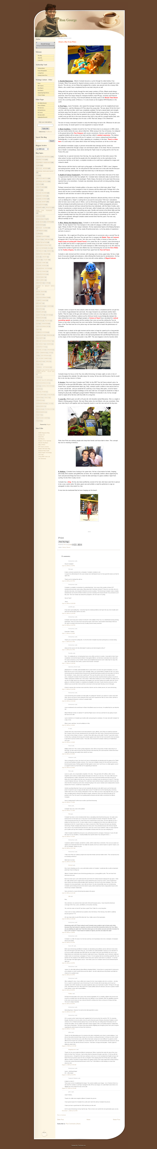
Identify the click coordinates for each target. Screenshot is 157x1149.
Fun (37, 175)
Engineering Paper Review (43, 92)
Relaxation (39, 361)
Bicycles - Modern (42, 168)
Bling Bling (40, 222)
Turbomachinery (41, 68)
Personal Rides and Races (44, 171)
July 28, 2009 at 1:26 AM (68, 725)
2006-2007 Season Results (44, 341)
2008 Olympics (40, 280)
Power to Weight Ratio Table (45, 286)
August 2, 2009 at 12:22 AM (69, 1046)
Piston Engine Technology (45, 452)
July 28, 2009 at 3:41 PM (68, 942)
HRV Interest (40, 85)
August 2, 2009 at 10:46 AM (69, 1064)
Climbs (38, 233)
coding (38, 389)
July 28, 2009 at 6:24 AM (68, 767)
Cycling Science (41, 265)
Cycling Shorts (41, 201)
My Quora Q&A (41, 114)
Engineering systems (43, 268)
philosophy (40, 338)
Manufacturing (41, 196)
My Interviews (41, 107)
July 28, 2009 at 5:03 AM (68, 754)
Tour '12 (38, 364)
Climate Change (41, 95)
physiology (49, 409)
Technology (40, 251)
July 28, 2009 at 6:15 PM (68, 974)
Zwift (38, 329)
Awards (49, 344)
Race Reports (40, 88)
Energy (49, 251)
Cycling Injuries (41, 193)
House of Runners (41, 105)
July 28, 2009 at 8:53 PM (68, 1003)
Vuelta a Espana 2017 (42, 383)
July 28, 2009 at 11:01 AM (68, 893)
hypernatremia (41, 403)
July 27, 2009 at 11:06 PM (68, 663)
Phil (69, 814)
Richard (70, 865)
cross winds (40, 394)
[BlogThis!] (75, 545)
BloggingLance (72, 1049)
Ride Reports (40, 90)
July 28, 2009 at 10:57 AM (68, 848)
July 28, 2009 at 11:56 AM (68, 918)
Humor (38, 165)
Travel (38, 377)
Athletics (49, 207)
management (40, 406)
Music (38, 257)
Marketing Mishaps (42, 254)
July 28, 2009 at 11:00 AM (68, 861)
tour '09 (38, 415)
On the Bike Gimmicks (43, 358)
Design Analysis (41, 219)
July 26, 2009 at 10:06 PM (68, 603)
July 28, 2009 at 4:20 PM (68, 963)
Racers (68, 547)
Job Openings (45, 355)
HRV (50, 352)
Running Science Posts (42, 75)
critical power (41, 391)
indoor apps (40, 335)
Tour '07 (38, 239)
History (64, 547)
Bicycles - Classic (42, 227)
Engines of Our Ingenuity (44, 440)
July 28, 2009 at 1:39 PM (68, 932)
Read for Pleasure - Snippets (45, 211)
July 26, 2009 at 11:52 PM (68, 625)
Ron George (68, 19)
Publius (70, 993)
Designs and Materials (43, 156)
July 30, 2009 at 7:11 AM (68, 1028)
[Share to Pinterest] (81, 545)
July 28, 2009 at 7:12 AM (68, 802)
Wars (38, 386)
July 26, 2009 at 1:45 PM (68, 565)
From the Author (42, 242)
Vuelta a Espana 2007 (42, 326)
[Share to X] (77, 545)
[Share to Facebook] (79, 545)
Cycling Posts (41, 73)
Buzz (49, 248)
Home (88, 1119)
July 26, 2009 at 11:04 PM (68, 613)
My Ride (48, 315)
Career (49, 306)
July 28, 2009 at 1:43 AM (68, 742)
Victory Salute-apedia (43, 380)
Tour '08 (46, 259)
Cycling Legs (40, 349)
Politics (47, 320)
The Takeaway (42, 458)
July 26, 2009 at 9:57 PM (68, 581)
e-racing (50, 394)
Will (69, 896)
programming (40, 412)
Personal (39, 320)
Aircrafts (39, 303)
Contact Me (40, 60)
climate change (41, 300)
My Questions (40, 204)
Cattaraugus (40, 230)
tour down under (42, 418)
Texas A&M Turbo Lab (44, 456)
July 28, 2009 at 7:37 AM (68, 810)
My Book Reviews (41, 110)
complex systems (42, 332)
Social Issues (40, 291)
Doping (49, 222)
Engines (50, 349)
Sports (45, 257)
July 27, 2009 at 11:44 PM (68, 689)
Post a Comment (61, 1115)
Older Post (60, 1119)
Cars (47, 283)
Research (39, 207)
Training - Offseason (43, 367)
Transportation (41, 274)
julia (50, 403)
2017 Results (40, 344)
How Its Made (40, 187)
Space (48, 361)
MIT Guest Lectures (43, 446)
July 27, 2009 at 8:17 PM (68, 641)
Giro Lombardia (41, 352)
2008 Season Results (42, 245)
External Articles (42, 181)
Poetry (39, 83)
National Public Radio (43, 450)
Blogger (48, 424)
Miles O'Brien (41, 444)
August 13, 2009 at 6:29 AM (69, 1088)
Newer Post (116, 1119)
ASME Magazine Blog (43, 432)
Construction (41, 347)
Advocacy (39, 216)
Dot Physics (41, 438)
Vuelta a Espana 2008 (42, 297)
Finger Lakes (40, 312)
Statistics (39, 294)
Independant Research (42, 117)
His (37, 355)
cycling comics (41, 262)
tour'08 (38, 420)
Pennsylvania (40, 317)
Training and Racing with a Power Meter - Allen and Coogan (45, 371)
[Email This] (73, 545)
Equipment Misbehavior (43, 162)
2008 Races (48, 239)
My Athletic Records (42, 103)
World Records (47, 386)
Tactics (38, 259)
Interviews (39, 225)
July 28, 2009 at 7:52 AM (68, 836)
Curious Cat (41, 434)
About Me (40, 57)
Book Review (40, 306)
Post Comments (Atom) (73, 1124)
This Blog (40, 55)
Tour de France (41, 271)
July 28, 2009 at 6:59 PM (68, 990)
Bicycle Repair (41, 248)
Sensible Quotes (41, 236)
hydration (39, 400)
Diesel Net (41, 436)
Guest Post (40, 315)
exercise (39, 397)
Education (39, 309)
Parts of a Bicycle (42, 178)
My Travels (40, 112)
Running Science (41, 198)
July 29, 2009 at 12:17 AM (68, 1011)
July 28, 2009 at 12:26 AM (68, 701)
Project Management (42, 70)
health (47, 397)
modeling (39, 409)
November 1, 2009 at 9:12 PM (69, 1110)
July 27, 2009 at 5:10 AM (68, 633)
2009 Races (39, 283)
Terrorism (45, 323)
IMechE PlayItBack (43, 442)
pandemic (50, 335)
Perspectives (40, 159)
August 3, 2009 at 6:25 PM (69, 1074)
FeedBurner (49, 131)
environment (40, 277)
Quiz (37, 323)
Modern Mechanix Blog (44, 448)
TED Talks (41, 454)
